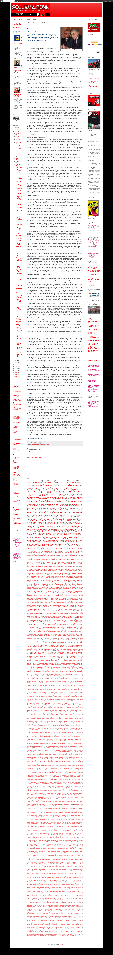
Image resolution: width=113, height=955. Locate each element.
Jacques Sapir (37, 537)
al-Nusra (57, 661)
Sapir (46, 585)
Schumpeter (41, 704)
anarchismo (78, 585)
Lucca (55, 605)
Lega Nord (74, 504)
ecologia (53, 518)
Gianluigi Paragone (65, 562)
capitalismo (29, 500)
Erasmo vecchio (75, 769)
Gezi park (52, 782)
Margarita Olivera (30, 818)
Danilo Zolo (29, 621)
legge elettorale (33, 504)
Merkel (71, 515)
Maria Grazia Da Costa (39, 818)
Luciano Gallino (60, 625)
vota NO (77, 728)
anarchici (41, 632)
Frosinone (72, 686)
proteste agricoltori (74, 613)
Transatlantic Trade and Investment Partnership (55, 708)
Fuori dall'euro (55, 780)
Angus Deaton (56, 740)
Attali (73, 744)
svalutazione (58, 578)
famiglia (33, 598)
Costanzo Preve (48, 536)
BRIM (71, 643)
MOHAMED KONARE (71, 605)
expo (48, 717)
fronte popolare (76, 533)
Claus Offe (69, 758)
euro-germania (40, 538)
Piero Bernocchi (78, 628)
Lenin (50, 574)
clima (65, 543)
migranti (36, 599)
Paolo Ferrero (68, 567)
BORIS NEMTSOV (39, 746)
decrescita (58, 565)
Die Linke (43, 621)
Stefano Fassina (54, 492)
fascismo (39, 541)
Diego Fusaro (50, 504)
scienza (59, 516)
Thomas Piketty (56, 707)
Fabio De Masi (61, 772)
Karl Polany (62, 624)
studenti (76, 726)
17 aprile (73, 729)
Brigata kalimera (64, 750)
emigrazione (35, 527)
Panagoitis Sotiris (30, 840)
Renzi (60, 540)
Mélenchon (79, 697)
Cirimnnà (31, 679)
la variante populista (76, 598)
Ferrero (45, 775)
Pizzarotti (81, 847)
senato (68, 670)
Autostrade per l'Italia (78, 616)
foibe (70, 664)
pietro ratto (45, 724)
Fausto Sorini (75, 649)
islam (63, 492)
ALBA (63, 614)
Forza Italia (52, 603)
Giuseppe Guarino (59, 786)
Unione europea (33, 481)
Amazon (57, 674)
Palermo (33, 659)
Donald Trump (35, 520)
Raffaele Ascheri (71, 849)
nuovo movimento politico (59, 577)
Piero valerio (66, 845)
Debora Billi (61, 764)
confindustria (69, 610)
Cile (28, 679)
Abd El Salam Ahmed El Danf (32, 733)
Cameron (69, 753)
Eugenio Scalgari (70, 771)
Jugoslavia (62, 653)
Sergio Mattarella (62, 554)
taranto (50, 566)
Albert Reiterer (76, 735)
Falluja (52, 773)
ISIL (32, 583)
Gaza (66, 581)
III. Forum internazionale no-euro (68, 514)
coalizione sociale (32, 634)
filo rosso (59, 635)
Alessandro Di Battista (70, 548)
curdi (60, 634)
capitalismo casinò (50, 500)
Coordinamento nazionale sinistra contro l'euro (65, 526)
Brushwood (67, 677)
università (56, 641)
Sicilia (58, 503)
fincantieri (72, 717)
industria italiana (78, 718)
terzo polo (79, 639)
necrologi (79, 570)
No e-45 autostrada (69, 657)
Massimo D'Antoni (67, 696)
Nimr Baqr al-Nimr (41, 834)
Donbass (39, 534)
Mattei (43, 820)
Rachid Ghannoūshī (59, 849)
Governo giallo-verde (50, 484)
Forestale (52, 685)
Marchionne (52, 627)
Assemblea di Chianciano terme (66, 519)
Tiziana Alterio (68, 707)
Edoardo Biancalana (38, 682)
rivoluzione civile (78, 588)
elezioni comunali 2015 (58, 715)
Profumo (62, 848)
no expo (70, 721)
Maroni (74, 818)
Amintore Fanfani (58, 739)
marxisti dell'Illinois (48, 577)
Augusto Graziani (79, 744)
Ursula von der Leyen (38, 710)
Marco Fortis (29, 816)
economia (61, 481)
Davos (47, 764)
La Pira (68, 802)
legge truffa (74, 666)
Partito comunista (74, 699)
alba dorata (62, 661)
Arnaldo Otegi (62, 743)
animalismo (73, 711)
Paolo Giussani (73, 840)
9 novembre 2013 (67, 732)
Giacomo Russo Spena (62, 688)
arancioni (60, 632)
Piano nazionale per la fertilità (51, 844)
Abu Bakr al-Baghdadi (46, 580)
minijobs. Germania (55, 667)
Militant (44, 697)
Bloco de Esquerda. (59, 645)
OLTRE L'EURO (66, 563)
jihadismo (37, 613)
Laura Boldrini (35, 625)
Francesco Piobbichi (58, 686)
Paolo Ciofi (58, 840)
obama (46, 548)
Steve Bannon (74, 706)
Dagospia (37, 762)
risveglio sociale (43, 487)
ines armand (41, 666)
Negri (45, 554)
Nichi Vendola (70, 508)
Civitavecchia (39, 758)
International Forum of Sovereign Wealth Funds (65, 793)
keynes (41, 527)
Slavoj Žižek (65, 630)
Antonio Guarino (58, 742)
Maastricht (56, 695)
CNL (76, 751)
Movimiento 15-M (45, 831)
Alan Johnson (46, 735)
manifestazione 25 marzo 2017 (36, 577)
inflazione (79, 576)
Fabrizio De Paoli (37, 773)
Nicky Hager (58, 833)
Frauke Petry (53, 779)
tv (80, 671)
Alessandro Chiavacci (57, 580)
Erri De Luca (49, 771)
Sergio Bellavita (68, 704)
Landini (46, 574)
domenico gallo (41, 715)
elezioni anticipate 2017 (59, 576)
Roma (28, 527)
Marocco (60, 696)
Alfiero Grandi (52, 642)
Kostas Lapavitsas (64, 693)
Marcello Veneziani (30, 815)
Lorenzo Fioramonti (35, 809)
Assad (28, 602)
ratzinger (75, 668)
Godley (44, 787)
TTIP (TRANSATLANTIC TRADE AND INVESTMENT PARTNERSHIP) (41, 609)
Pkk (74, 659)
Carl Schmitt (46, 560)
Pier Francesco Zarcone (67, 844)
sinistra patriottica (48, 512)
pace (81, 534)
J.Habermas (54, 794)
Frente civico (39, 623)
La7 (48, 804)
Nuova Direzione (56, 606)
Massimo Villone (31, 820)
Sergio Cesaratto (62, 500)
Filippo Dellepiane (58, 775)
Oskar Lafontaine (64, 584)
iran (34, 516)
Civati (36, 679)
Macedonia (80, 812)
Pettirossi (42, 844)
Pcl (51, 594)
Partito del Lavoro (70, 841)
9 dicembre (51, 515)
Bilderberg (33, 677)
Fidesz (33, 685)
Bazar (43, 747)
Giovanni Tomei (39, 784)
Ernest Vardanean (46, 649)
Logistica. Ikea (31, 808)
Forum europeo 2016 (68, 516)
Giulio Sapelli (80, 623)
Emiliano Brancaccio (48, 495)
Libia (36, 500)
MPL (39, 627)
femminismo (55, 551)
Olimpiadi (30, 837)
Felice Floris (78, 621)
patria (62, 722)
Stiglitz (80, 706)
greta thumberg (30, 613)
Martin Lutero (29, 819)
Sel (75, 516)
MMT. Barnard (69, 583)
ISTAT (28, 653)
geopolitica (60, 494)
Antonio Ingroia (78, 601)
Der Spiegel (52, 681)
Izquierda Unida (50, 534)
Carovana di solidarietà (67, 617)
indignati (36, 666)
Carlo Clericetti (80, 677)
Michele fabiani (34, 697)
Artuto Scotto (45, 744)
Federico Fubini (30, 603)
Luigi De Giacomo (64, 811)
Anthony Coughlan (32, 742)
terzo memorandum (63, 555)
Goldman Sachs (64, 689)
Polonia (60, 594)
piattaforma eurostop (57, 544)
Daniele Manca (73, 762)
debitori (79, 610)
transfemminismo (66, 578)
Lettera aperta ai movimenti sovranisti (69, 805)
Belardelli (54, 747)
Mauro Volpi (72, 823)
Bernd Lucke (44, 645)
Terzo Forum (45, 707)
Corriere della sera (47, 761)
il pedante (49, 570)
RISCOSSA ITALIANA (42, 849)
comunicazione (72, 714)
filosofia (42, 490)
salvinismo (33, 614)
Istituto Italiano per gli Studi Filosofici (35, 794)
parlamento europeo (56, 722)
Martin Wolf (36, 819)
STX (78, 703)
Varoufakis (40, 631)
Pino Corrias (56, 847)
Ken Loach (57, 693)
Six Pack (70, 660)
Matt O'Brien (38, 820)
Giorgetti (73, 562)
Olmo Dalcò (35, 837)
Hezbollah (79, 652)
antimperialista (80, 711)
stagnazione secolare (63, 726)
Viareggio (51, 661)
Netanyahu (37, 699)
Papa (69, 699)
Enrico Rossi (60, 769)
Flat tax (53, 581)
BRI (45, 746)
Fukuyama (49, 780)
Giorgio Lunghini (66, 650)
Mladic (32, 829)
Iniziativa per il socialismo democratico (40, 692)
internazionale (30, 487)
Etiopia (54, 771)
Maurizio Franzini (30, 822)
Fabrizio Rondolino (45, 773)
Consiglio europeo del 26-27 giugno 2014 (57, 760)
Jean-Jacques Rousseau (72, 797)
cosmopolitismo (30, 538)
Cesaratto (76, 617)
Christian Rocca (68, 757)
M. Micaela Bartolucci (50, 543)
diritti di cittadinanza (73, 634)
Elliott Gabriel (45, 768)
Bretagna (58, 750)
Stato (34, 558)
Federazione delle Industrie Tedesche (66, 773)
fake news (56, 717)
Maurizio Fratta (56, 656)
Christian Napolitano (59, 757)
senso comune (32, 536)
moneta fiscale (73, 570)
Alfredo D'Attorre (58, 552)
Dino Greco (40, 581)
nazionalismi (74, 520)
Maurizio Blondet (78, 820)
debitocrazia (33, 576)
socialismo (50, 505)
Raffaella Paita (30, 851)
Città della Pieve (45, 619)
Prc (43, 540)
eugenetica (43, 717)
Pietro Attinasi (80, 845)
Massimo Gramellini (70, 819)
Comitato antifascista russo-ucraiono (61, 679)
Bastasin (30, 747)
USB (29, 596)
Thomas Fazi (67, 595)
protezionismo (65, 638)
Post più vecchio (78, 454)
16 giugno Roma (56, 614)
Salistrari (35, 704)
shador (81, 725)
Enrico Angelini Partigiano (46, 769)
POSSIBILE (41, 838)
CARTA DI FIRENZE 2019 (65, 751)
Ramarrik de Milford (42, 851)
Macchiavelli (74, 812)
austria (68, 661)
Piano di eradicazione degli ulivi (61, 700)
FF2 (45, 772)
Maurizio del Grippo (65, 656)
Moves (43, 830)
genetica (38, 718)
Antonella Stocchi (40, 742)
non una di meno (77, 721)
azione (61, 515)
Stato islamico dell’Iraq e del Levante (35, 529)
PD (75, 490)
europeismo (34, 555)
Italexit (42, 624)
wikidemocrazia (62, 641)
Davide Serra (51, 648)
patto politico (29, 724)
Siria (66, 501)
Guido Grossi (61, 652)
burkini (75, 713)
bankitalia (43, 587)
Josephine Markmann (46, 800)
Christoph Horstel (75, 757)
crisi (52, 481)
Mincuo (71, 827)
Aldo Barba (44, 736)
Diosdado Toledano (73, 648)
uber (35, 601)
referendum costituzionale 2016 (43, 498)
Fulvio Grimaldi (78, 686)
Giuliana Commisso (61, 784)
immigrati (52, 503)
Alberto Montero (39, 674)
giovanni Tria (40, 598)
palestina (49, 511)
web (33, 672)
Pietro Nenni (37, 847)
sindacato (62, 497)
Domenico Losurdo (63, 681)
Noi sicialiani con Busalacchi (33, 628)
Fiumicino (46, 685)
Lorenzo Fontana (43, 809)
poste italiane (55, 724)
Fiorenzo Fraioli (74, 511)
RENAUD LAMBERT (32, 849)
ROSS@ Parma (50, 849)
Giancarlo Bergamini (36, 783)
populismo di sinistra (50, 516)
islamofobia (40, 516)
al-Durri (58, 711)
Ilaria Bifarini (33, 653)
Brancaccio (50, 545)
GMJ (60, 780)
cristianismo (54, 634)
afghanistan (29, 610)
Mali (60, 695)
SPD (74, 703)
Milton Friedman (58, 827)
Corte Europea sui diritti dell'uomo (59, 761)
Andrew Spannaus (32, 740)
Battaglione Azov (36, 747)
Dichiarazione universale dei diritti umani (38, 765)
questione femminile (70, 577)
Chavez (28, 549)
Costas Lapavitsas (68, 552)
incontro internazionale (65, 598)
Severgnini (34, 706)
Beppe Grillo (62, 508)
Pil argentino (46, 847)
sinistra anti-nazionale (61, 498)
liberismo (43, 511)
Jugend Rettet (61, 800)
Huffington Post (75, 790)
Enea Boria (58, 545)
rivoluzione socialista (64, 725)
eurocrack (73, 587)
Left (82, 804)
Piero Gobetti (47, 845)
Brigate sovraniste (37, 617)
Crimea (74, 761)
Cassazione (38, 755)
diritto (79, 543)
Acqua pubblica (66, 733)
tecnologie (50, 571)
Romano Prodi (48, 607)
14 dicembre (72, 555)
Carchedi (34, 754)
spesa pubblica (62, 639)
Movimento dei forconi (54, 507)
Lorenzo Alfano (66, 808)
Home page (54, 454)
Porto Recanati (36, 848)
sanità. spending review (42, 670)
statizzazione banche (71, 639)
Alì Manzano (78, 737)
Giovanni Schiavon (30, 784)
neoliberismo (79, 491)
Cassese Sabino (45, 755)
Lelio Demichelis (34, 695)
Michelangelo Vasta (74, 826)
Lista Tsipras (78, 653)
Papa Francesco (72, 556)
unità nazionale (37, 580)
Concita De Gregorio (77, 758)
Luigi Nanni (71, 811)
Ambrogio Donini (30, 739)
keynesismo (50, 555)
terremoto (31, 601)
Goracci (49, 573)
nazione (44, 515)
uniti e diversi (54, 728)
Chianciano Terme (58, 527)
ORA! (48, 594)
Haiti (80, 789)
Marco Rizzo (79, 695)
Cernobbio (46, 678)
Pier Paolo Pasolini (77, 844)
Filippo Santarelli (74, 775)
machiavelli (80, 666)
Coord (68, 760)
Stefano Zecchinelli (66, 706)
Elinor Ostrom (38, 768)
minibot (65, 531)
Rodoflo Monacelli (36, 660)
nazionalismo (49, 527)
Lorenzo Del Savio (74, 808)
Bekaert (49, 747)
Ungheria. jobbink (38, 661)
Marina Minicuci (55, 818)
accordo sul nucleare (38, 711)
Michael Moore (66, 826)
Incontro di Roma (35, 624)
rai (70, 668)
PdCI (50, 700)
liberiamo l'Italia (54, 501)
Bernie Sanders (30, 567)
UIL (77, 708)
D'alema (75, 552)
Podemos (71, 497)
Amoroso (65, 739)
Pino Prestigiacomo (64, 847)
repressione (48, 526)
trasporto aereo (75, 578)
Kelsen (32, 801)
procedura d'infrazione (63, 613)
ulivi (44, 728)
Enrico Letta (61, 538)
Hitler (41, 690)
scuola (38, 523)
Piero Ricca (54, 845)
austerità (59, 495)
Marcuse (79, 816)
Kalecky (79, 800)
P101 (64, 482)
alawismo (68, 711)
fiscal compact (41, 514)
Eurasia (53, 649)
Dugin (81, 681)
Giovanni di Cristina (47, 784)
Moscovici (49, 697)
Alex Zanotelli (42, 737)
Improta (75, 791)
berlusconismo (41, 494)
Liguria (54, 807)
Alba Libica (53, 735)
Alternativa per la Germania (69, 737)
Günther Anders (56, 789)
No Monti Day (39, 606)
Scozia (51, 704)
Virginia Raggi (70, 549)
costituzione (58, 491)
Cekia (59, 755)
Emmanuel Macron (70, 529)
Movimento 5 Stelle (54, 523)
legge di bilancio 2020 (36, 566)
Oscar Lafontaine (47, 628)
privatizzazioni (77, 551)
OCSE (59, 836)
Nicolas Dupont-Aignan (73, 833)
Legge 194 (30, 805)
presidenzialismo (45, 559)
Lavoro (47, 525)
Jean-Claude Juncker (42, 797)
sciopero (56, 541)
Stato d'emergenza (74, 630)
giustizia (81, 664)
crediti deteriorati (35, 663)
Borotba (61, 677)
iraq (37, 531)
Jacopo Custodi (73, 692)
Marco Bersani (48, 815)
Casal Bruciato (75, 754)
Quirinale (29, 565)
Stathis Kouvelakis (77, 607)
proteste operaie (37, 512)
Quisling (81, 848)
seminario (30, 639)
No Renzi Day (34, 594)
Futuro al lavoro (30, 688)
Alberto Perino (34, 736)
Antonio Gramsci (57, 571)
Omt (47, 699)
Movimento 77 (49, 830)
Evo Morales (41, 772)
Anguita (71, 601)
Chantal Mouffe (78, 678)
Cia (73, 645)
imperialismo (71, 484)
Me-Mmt (43, 584)
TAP (80, 630)
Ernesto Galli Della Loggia (69, 621)
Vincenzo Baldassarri (32, 548)
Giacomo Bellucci (66, 782)
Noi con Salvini (42, 594)
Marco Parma (58, 816)
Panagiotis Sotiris (40, 659)
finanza (37, 482)
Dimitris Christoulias (51, 765)
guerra (78, 498)
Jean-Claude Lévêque (52, 797)
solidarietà (65, 507)
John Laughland (53, 798)
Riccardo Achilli (30, 585)
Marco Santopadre (72, 816)
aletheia (72, 585)
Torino (43, 708)
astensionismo (46, 509)
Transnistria (68, 708)
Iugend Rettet (57, 692)
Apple (34, 743)
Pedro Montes (68, 659)
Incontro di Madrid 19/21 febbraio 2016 (63, 690)
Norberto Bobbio (37, 836)
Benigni (63, 747)
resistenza (38, 485)
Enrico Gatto (54, 769)
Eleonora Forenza (37, 649)
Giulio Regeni (73, 623)
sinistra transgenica (38, 639)
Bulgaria (41, 751)
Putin (74, 518)
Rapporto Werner (59, 851)
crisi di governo (30, 531)
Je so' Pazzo (45, 583)
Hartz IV (32, 690)
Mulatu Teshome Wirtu (54, 831)
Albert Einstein (37, 642)
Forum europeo (61, 522)
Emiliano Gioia (69, 682)
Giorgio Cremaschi (64, 512)
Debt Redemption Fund (69, 764)
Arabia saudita (78, 642)
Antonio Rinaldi (72, 566)
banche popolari (42, 610)
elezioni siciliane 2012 (50, 635)
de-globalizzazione (56, 558)
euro (44, 481)
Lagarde (51, 804)
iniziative (73, 558)
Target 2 (49, 595)
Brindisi (70, 750)
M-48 (51, 695)
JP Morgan (47, 624)
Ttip (62, 585)
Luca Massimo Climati (57, 574)
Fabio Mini (75, 772)
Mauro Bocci (50, 823)
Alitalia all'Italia (41, 545)
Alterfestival (60, 737)
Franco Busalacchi (60, 603)
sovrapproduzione (56, 671)
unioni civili (49, 728)
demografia (64, 634)
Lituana (76, 807)
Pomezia (30, 848)
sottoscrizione (46, 639)
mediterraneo (80, 558)
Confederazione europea (32, 760)
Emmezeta (29, 507)
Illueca (65, 791)
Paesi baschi (68, 838)
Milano (47, 827)
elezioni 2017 (30, 635)
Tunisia (69, 533)
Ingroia (79, 573)
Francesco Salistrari (44, 650)
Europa (45, 523)
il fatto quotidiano (71, 635)
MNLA (66, 812)
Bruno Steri (29, 751)
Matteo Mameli (49, 820)
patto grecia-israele (77, 722)
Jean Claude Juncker (32, 797)
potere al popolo (54, 548)
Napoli (49, 657)
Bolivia (51, 677)
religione (32, 523)
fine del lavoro (78, 717)
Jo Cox (39, 798)
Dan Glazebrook (58, 762)
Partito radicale (78, 841)
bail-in (61, 569)
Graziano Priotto (54, 787)
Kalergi (28, 801)
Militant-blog (76, 592)
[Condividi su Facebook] (38, 443)
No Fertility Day (50, 834)
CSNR (44, 617)
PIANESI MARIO (34, 838)
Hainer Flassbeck (68, 789)
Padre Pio (63, 838)
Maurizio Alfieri (70, 820)
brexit (68, 504)
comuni (66, 714)
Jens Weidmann (54, 653)
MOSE (69, 812)
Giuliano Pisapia (65, 623)
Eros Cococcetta (77, 591)
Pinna (51, 847)
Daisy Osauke (43, 762)
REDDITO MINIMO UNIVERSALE (71, 594)
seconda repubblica (66, 487)
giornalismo (73, 612)
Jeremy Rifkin (34, 798)
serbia (77, 725)
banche (77, 485)
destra (81, 490)
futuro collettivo (43, 570)
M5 (54, 812)
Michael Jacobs (51, 826)
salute (76, 638)
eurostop (36, 519)
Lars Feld (63, 804)
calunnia (79, 713)
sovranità (44, 571)
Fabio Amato (54, 772)
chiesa (70, 537)
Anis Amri (62, 740)
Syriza (77, 487)
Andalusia (63, 674)
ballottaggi (80, 540)
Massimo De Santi (38, 656)
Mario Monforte (32, 606)
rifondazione (30, 501)
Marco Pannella (51, 816)
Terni (45, 565)
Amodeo (58, 642)
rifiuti (44, 725)
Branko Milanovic (46, 750)
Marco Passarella (49, 563)
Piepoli (60, 844)
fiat (35, 507)
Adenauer (72, 733)
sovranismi (77, 559)
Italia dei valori (47, 794)
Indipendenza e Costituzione (32, 793)
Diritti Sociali (51, 567)
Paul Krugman (38, 700)
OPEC (78, 836)
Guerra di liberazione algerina (75, 787)
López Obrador (41, 812)
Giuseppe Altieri (51, 786)
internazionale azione (56, 666)
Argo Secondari (43, 743)
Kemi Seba (38, 801)
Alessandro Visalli (31, 545)
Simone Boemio (76, 527)
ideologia (56, 598)
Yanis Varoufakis (36, 509)
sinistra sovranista (31, 508)
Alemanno (66, 736)
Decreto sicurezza (60, 602)
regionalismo (78, 577)
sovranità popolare (75, 505)
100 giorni (33, 729)
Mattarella (66, 574)
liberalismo (61, 570)
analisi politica (71, 554)
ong (35, 722)
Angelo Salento (69, 674)
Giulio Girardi (29, 786)
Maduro (67, 592)
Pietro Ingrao (30, 847)
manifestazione (45, 544)
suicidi (68, 599)
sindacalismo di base (60, 559)
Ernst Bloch (33, 771)
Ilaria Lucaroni (59, 791)
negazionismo (63, 667)
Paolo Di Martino (65, 840)
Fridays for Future (31, 547)
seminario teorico (61, 670)
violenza (28, 672)
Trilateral (73, 708)
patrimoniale (29, 638)
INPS (52, 690)
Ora (72, 563)
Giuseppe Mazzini (69, 603)
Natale (32, 833)
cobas (42, 714)
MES (28, 533)
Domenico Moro (30, 534)
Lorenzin (51, 808)
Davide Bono (34, 764)
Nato (69, 522)
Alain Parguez (31, 735)
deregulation (33, 715)
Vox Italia (60, 710)
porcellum (36, 638)
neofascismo (58, 505)
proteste (52, 559)
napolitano (43, 519)
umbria (78, 531)
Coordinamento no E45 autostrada (39, 648)
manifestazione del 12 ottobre (47, 531)
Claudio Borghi (53, 560)
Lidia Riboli (43, 807)
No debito (46, 606)
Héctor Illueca (46, 690)
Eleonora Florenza (30, 768)
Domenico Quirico (70, 765)
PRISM (46, 838)
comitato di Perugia (49, 714)
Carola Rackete (35, 602)
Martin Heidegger (60, 627)
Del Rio (77, 764)
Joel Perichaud (45, 798)
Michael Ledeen (59, 826)
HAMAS (76, 603)
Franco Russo (66, 686)
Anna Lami (75, 740)
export (51, 717)
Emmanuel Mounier (77, 768)
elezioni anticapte (49, 576)
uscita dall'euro (62, 509)
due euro (46, 715)
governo (79, 612)
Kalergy (52, 693)
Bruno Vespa (35, 751)
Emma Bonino (69, 768)
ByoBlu (46, 751)
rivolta (71, 588)
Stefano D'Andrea (40, 558)
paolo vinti (39, 722)
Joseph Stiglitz (61, 583)
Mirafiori (70, 574)
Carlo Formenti (70, 494)
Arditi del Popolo (38, 675)
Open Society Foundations (55, 837)
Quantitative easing (67, 523)
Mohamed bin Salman (39, 829)
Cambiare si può (63, 753)
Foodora (48, 776)
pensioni (60, 588)
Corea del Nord (71, 620)
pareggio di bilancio (46, 722)
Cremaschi (69, 541)
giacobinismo (58, 718)
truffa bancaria (49, 641)
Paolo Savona (46, 537)
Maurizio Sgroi (67, 822)
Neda (36, 833)
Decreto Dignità (52, 602)
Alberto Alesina (44, 642)
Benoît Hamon (69, 747)
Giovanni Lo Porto (77, 783)
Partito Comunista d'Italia (61, 841)
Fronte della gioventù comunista (33, 780)
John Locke (59, 798)
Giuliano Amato (49, 689)
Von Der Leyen (54, 710)
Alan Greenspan (39, 735)
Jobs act (46, 549)
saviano (81, 638)
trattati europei (42, 641)
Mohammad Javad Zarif (49, 829)
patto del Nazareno (68, 722)
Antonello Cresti (30, 675)
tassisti (66, 671)
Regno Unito (50, 530)
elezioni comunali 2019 (69, 715)
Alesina (75, 736)
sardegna (29, 578)
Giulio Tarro (36, 786)
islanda (28, 566)
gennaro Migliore (45, 718)
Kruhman (49, 802)
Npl (50, 606)
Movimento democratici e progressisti (73, 830)
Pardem (79, 556)
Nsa (55, 836)
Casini (33, 755)
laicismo (42, 613)
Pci (61, 628)
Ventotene (46, 661)
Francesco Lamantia (37, 686)
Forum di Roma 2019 (46, 562)
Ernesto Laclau (48, 581)
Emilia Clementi (54, 682)
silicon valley (34, 726)
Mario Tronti (47, 696)
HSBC (62, 789)
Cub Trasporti (33, 581)
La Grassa (77, 693)
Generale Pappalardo (39, 688)
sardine (41, 552)
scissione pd (72, 725)
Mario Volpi (75, 654)
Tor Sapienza (38, 708)
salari (56, 555)
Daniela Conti (65, 762)
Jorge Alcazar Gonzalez (73, 798)
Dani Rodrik (41, 681)
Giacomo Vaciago (74, 782)
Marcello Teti (80, 605)
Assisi (40, 536)
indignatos (71, 718)
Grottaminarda (76, 689)
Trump (59, 609)
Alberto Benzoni (32, 674)
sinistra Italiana (70, 559)
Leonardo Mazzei (47, 482)
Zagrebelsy (66, 710)
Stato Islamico (71, 547)
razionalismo (73, 724)
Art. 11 (77, 743)
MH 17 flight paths (59, 812)
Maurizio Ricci (60, 822)
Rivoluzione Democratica (74, 500)
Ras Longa (66, 851)
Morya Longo (43, 657)
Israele (37, 511)
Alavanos (30, 642)
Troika (28, 509)
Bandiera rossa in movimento (72, 675)
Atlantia (69, 744)
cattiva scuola (51, 565)
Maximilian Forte (79, 823)
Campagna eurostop (43, 567)
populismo (33, 492)
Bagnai (31, 560)
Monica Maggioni (59, 829)
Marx (71, 592)
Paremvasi (41, 841)
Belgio (59, 747)
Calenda (56, 753)
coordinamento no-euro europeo (73, 530)
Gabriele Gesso (71, 780)
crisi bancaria (40, 634)
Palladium (79, 838)
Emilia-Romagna (62, 682)
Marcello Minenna (45, 627)
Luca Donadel (57, 809)
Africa (67, 614)
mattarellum (40, 667)
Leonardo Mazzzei (44, 625)
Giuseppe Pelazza (41, 652)
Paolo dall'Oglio (35, 841)
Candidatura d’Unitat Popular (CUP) (54, 617)
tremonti (44, 614)
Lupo (35, 627)
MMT (39, 547)
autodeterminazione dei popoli (33, 587)
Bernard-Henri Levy (77, 747)
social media (78, 670)
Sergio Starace (51, 630)
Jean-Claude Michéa (62, 797)
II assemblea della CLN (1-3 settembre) (68, 573)
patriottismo (66, 511)
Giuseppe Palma (56, 689)
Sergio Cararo (76, 704)
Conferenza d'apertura (43, 760)
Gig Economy (35, 689)
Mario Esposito (62, 818)
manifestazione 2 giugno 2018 (33, 721)
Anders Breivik (71, 739)
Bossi (40, 750)
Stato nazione (75, 567)
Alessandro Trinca (35, 737)
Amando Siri (51, 674)
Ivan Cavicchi (47, 653)
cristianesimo (47, 634)
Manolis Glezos (65, 695)
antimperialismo (46, 488)
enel (80, 715)
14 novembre (67, 729)
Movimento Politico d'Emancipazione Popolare (62, 697)
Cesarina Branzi (64, 678)
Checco (79, 755)
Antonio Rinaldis (66, 742)
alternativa (54, 487)
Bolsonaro (36, 750)
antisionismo (54, 632)
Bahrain (59, 675)
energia (28, 717)
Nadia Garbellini (30, 699)
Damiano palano (50, 762)
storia (30, 519)
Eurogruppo (77, 545)
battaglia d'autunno (55, 713)
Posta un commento (33, 451)
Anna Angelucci (68, 740)
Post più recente (31, 454)
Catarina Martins (53, 755)
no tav (40, 548)
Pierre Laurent (73, 845)
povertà (45, 566)
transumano (40, 728)
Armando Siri (45, 675)
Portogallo (29, 558)
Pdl (52, 700)
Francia (50, 490)
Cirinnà (33, 758)
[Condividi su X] (36, 443)
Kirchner (51, 605)
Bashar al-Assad (74, 746)
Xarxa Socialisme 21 (60, 631)
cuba (75, 610)
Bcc (46, 747)
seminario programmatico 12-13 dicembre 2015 (43, 578)
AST (78, 555)
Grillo (69, 492)
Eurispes (81, 771)
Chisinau (46, 757)
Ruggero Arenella (44, 660)
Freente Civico (67, 779)
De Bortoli (46, 681)
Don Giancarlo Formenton (74, 681)
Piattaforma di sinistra (68, 628)
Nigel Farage (54, 657)
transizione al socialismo (32, 641)
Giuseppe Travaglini (69, 786)
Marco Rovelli (65, 816)
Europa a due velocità (32, 772)
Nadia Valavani (71, 831)
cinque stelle (80, 503)
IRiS (29, 791)
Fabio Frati (45, 518)
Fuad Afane (43, 780)
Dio (57, 765)
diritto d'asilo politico (64, 663)
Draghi (57, 567)
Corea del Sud (39, 761)
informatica (79, 635)
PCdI (28, 838)
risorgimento (66, 588)
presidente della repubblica (50, 638)
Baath (55, 675)
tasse (65, 544)
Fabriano (30, 773)
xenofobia (59, 518)
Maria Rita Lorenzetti (40, 696)
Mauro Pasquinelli (46, 520)
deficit (37, 570)
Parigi (70, 606)
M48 (51, 812)
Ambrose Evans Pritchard (40, 739)
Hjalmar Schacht (57, 790)
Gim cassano (44, 783)
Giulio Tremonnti (43, 786)
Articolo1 (36, 744)
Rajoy (37, 630)
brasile (49, 610)
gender (64, 635)
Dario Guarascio (43, 602)
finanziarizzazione (31, 525)
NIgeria (65, 831)
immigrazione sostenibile (50, 508)
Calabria (51, 753)
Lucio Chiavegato (77, 625)
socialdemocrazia (30, 671)
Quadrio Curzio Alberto (73, 848)
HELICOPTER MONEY (70, 652)
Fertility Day (51, 775)
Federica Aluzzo (78, 773)
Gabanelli (64, 780)
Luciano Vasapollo (69, 625)
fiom (30, 516)
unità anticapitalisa (36, 518)
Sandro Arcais (35, 595)
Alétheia (46, 674)
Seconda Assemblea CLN (59, 704)
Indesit (80, 791)
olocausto (35, 668)
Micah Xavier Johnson (42, 826)
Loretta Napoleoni (42, 695)
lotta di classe (75, 534)
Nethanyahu (44, 833)
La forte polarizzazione (75, 802)
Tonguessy (67, 540)
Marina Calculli (48, 818)
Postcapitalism (43, 848)
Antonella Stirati (64, 642)
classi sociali (74, 569)
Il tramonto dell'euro (51, 791)
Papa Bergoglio (72, 584)
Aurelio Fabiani (69, 616)
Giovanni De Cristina (68, 783)
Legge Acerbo (37, 805)
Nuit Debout (56, 584)
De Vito (56, 764)
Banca (64, 675)
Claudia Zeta (46, 758)
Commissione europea (41, 646)
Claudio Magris (62, 758)
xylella (68, 641)
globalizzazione (44, 501)
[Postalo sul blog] (35, 443)
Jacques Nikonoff (55, 624)
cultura (39, 551)
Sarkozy (56, 660)
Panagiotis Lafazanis (53, 554)
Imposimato (70, 791)
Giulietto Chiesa (38, 554)
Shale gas (39, 706)
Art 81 (73, 743)
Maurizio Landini (37, 584)
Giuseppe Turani (78, 786)
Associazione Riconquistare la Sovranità (44, 643)
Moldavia (37, 657)
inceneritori (31, 666)
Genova (44, 573)
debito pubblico (35, 444)
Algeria (66, 566)
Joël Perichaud (44, 605)
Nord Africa (44, 836)
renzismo (78, 508)
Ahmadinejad (80, 641)
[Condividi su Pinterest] (40, 443)
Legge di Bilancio (60, 504)
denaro (28, 715)
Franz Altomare (60, 581)
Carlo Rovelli (60, 754)
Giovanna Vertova (59, 783)
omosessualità (30, 722)
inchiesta (54, 509)
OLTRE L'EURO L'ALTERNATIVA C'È (69, 836)
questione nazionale (31, 571)
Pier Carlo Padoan (62, 537)
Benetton (37, 645)
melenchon (58, 531)
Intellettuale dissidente (50, 793)
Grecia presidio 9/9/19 (63, 787)
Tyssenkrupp (29, 631)
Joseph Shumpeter (36, 800)
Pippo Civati (76, 700)
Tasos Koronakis (33, 707)
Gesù (47, 782)
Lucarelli (69, 809)
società (56, 726)
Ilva (65, 556)
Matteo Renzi (69, 488)
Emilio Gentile (62, 768)
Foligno (78, 529)
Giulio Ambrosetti (78, 784)
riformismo (49, 725)
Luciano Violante (43, 811)
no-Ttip (41, 599)
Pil (41, 847)
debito (41, 663)
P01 (77, 837)
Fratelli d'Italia (38, 573)
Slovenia (53, 706)
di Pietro (36, 612)
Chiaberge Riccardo (31, 757)
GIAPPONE (58, 623)
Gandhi (76, 780)
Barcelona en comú (66, 746)
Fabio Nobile (59, 649)
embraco (76, 715)
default (39, 444)
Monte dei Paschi (47, 547)
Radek (65, 849)
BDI (34, 746)
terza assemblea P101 (74, 671)
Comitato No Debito (31, 646)
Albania (58, 735)
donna (41, 612)
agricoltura (67, 585)
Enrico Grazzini (36, 549)
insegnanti (48, 666)
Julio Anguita (40, 574)
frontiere (28, 718)
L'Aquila (64, 802)
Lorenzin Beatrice (57, 808)
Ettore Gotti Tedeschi (61, 771)
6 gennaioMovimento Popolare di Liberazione (40, 732)
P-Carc (73, 837)
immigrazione (58, 490)
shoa (29, 726)
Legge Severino (44, 805)
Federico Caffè (30, 775)
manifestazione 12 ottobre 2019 (75, 525)
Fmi (68, 560)
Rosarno (53, 703)
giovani (78, 587)
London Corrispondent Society (42, 808)
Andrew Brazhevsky (79, 739)
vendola (62, 541)
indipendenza (30, 544)
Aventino (66, 643)
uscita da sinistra (62, 728)
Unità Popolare (49, 529)
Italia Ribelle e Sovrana (31, 574)
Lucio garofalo (56, 811)
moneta (35, 505)
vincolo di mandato (70, 728)
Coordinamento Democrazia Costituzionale (56, 646)
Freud (72, 779)
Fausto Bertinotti (62, 560)
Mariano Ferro (35, 533)
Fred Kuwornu (60, 779)
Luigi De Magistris (61, 605)
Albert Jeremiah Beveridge (66, 735)
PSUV (50, 838)
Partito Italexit (54, 659)
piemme (29, 488)
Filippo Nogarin (66, 775)
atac (42, 713)
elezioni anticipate (66, 558)
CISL (71, 677)
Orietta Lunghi (64, 837)
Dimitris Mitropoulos (70, 602)
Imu (29, 624)
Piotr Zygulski (71, 847)
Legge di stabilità (53, 549)
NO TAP (79, 627)
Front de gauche (78, 779)
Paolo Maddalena (62, 699)
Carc (75, 677)
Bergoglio (30, 617)
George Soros (56, 562)
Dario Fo (28, 764)
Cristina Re (79, 761)
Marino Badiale (62, 549)
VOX (35, 631)
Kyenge (59, 802)
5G (29, 732)
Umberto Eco (29, 710)
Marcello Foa (53, 654)
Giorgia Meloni (56, 592)
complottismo (77, 537)
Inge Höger (42, 793)
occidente (79, 667)
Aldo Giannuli (41, 525)
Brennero (53, 750)
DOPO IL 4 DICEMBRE (76, 571)
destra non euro (41, 576)
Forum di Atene (71, 538)
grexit (74, 576)
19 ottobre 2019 (79, 729)
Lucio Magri (50, 811)
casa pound (32, 541)
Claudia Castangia (42, 679)
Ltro (48, 695)
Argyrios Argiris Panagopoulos (53, 743)
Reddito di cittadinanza (51, 540)
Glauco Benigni (38, 787)
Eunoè (76, 771)
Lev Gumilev (80, 805)
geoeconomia (52, 718)
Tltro (80, 707)
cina (76, 515)
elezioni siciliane (68, 576)
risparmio (72, 638)
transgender (33, 728)
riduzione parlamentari (38, 725)
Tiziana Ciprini (75, 707)
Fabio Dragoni (68, 772)
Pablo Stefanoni (56, 838)
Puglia (66, 848)
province (67, 724)
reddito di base (80, 724)
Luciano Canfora (52, 625)
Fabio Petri (80, 772)
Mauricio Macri (64, 820)
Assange (63, 616)
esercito (38, 717)
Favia (56, 773)
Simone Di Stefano (46, 706)
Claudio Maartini (54, 758)
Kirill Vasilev (54, 801)
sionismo (66, 505)
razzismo (41, 526)
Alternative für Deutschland (69, 580)
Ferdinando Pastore (39, 603)
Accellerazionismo (50, 733)
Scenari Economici (63, 660)
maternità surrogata (32, 667)
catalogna (80, 518)
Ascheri (51, 744)
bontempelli (70, 713)
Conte (70, 679)
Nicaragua (42, 699)
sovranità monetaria (35, 491)
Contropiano (69, 591)
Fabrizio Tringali (67, 649)
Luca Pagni (64, 809)
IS (32, 791)
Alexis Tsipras (65, 503)
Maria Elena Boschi (30, 696)
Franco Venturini (46, 779)
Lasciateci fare (69, 804)
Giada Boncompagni (73, 688)
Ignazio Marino (42, 791)
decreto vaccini (30, 612)
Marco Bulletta (60, 654)
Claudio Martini (53, 619)
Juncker (43, 693)
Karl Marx (73, 512)
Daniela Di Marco (78, 541)
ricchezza (30, 725)
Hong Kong (64, 790)
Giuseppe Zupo (30, 787)
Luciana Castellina (35, 811)
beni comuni (70, 596)
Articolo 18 (79, 580)
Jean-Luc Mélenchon (31, 563)
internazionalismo (48, 541)
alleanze (35, 610)
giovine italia (69, 551)
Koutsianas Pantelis (42, 802)
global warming (42, 555)
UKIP (80, 708)
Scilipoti (46, 704)
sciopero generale (52, 670)
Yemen (79, 609)
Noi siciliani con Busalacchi (63, 534)
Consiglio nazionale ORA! (39, 620)
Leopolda (58, 805)
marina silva (43, 721)
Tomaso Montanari (30, 708)
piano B (54, 538)
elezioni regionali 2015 (49, 612)
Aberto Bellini (42, 733)
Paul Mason (45, 700)
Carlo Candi (44, 754)
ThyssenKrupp (37, 569)
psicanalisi (61, 668)
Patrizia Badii (61, 659)
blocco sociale (64, 713)
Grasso (48, 787)
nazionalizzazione (52, 519)
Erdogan (29, 573)
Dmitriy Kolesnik (63, 765)
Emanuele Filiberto (53, 768)
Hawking (36, 790)
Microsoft (40, 697)
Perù (38, 844)
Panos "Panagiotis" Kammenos (41, 840)
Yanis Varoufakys (77, 574)
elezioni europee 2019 (63, 520)
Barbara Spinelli (78, 643)
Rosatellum (59, 703)
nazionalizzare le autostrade (61, 721)
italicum (56, 512)
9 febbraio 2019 (59, 732)
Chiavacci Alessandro (36, 619)
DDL (32, 762)
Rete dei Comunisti (39, 607)
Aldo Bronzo (50, 736)
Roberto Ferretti (39, 703)
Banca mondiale (57, 746)
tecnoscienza (72, 531)
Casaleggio (63, 591)
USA (54, 520)
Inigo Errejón (37, 583)
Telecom (39, 707)
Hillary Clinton (49, 790)
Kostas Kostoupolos (74, 801)
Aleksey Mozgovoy (58, 736)
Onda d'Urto (46, 837)
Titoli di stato (74, 595)
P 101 (70, 837)
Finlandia (47, 603)
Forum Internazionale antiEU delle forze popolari (65, 685)
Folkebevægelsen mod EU (40, 776)
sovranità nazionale (65, 485)
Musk (61, 831)
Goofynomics (49, 652)
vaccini (71, 544)
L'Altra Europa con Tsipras (75, 624)
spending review (54, 639)
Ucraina (33, 515)
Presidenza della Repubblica (53, 848)
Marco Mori (37, 540)
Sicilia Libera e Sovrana (59, 533)
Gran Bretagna (56, 573)
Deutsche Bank (36, 621)
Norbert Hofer (29, 836)
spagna (35, 490)
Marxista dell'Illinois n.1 (43, 819)
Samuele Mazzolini (39, 585)
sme (73, 670)
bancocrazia (45, 503)
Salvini (59, 543)
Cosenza (69, 761)
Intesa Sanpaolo (79, 793)
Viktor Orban (40, 596)
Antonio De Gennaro (49, 742)
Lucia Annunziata (75, 809)
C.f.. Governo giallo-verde (54, 751)
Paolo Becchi (64, 606)
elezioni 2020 (57, 664)
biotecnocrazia (74, 661)
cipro (82, 632)
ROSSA (32, 630)
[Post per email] (31, 442)
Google (70, 689)
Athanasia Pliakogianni (62, 744)
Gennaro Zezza (59, 556)
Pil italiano (79, 584)
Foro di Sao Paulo (55, 776)
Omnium (40, 837)
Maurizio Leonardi (38, 822)
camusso (54, 610)
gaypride (33, 718)
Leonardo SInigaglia (70, 653)
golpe (80, 565)
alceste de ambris (34, 632)
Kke (67, 624)
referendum (42, 505)
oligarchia (29, 668)
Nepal (40, 833)
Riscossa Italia (31, 703)
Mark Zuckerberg (54, 696)
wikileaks (49, 614)
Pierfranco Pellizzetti (31, 845)
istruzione (55, 570)
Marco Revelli (72, 695)
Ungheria (34, 596)
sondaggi (38, 671)
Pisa (77, 847)
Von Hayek (44, 569)
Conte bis (62, 529)
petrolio (40, 724)
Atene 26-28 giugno (59, 643)
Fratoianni (52, 650)
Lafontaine (29, 625)
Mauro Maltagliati (57, 823)
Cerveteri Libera (68, 645)
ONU (41, 628)
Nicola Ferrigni (65, 833)
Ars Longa (69, 743)
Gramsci (55, 652)
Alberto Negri (48, 601)
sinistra (47, 444)
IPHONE (81, 790)
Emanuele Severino (58, 621)
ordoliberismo (37, 559)
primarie (59, 638)
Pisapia (55, 594)
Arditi (37, 743)
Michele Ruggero (34, 827)
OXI (82, 836)
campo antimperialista (75, 507)
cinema (76, 596)
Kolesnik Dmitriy (61, 801)
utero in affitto (41, 601)
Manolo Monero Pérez (44, 654)
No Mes (61, 657)
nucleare (30, 559)
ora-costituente (32, 526)
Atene (55, 744)
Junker (48, 693)
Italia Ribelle (51, 692)
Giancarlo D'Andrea (73, 581)
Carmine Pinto (67, 754)
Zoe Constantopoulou (74, 710)
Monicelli (65, 829)
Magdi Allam (36, 654)
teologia (39, 614)
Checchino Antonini (73, 755)
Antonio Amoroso (56, 616)
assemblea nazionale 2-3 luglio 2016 (52, 596)
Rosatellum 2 (54, 607)
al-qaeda (63, 711)
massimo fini (48, 613)
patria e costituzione (53, 588)
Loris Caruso (50, 809)
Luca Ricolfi (29, 654)
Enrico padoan (67, 769)
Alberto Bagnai (34, 495)
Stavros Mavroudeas (78, 660)
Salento (51, 660)
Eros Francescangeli (41, 771)
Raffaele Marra (78, 849)
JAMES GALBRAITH (62, 794)
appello (73, 540)
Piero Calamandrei (39, 845)
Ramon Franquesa (51, 851)
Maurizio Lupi (45, 822)
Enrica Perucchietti (35, 769)
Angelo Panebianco (64, 601)
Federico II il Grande (38, 775)
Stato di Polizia (43, 595)
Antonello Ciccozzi (77, 674)
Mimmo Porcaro (57, 511)
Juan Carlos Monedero (36, 693)
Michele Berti (49, 584)
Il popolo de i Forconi (36, 605)
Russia (41, 500)
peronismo (35, 724)
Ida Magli (36, 791)
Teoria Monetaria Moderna (58, 595)
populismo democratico (60, 599)
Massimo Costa (62, 819)
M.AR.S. (62, 592)
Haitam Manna (75, 789)
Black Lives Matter (39, 677)
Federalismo (78, 602)
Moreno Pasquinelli (50, 485)
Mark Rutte (69, 818)
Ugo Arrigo (31, 661)
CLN (61, 501)
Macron (75, 583)
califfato (72, 632)
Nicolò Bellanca (34, 834)
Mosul (75, 627)
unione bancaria (48, 552)
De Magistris (36, 556)
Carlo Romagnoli (39, 678)
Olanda (28, 659)
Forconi (62, 567)
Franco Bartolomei (39, 592)
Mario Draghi (30, 511)
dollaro (38, 664)
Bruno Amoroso (38, 560)
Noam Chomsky (57, 834)
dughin (51, 715)
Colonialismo (49, 679)
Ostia (57, 699)
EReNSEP (30, 682)
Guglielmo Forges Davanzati (32, 789)
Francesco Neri (35, 650)
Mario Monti (43, 444)
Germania (80, 494)
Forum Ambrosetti (64, 776)
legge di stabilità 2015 (66, 666)
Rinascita (29, 660)
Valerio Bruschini (47, 710)
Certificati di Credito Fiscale (54, 678)
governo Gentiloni (49, 598)
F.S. (44, 534)
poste (50, 724)
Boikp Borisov (29, 750)
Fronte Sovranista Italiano (49, 623)
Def (57, 515)
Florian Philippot (30, 776)
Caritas (39, 754)
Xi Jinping (68, 631)
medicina (66, 570)
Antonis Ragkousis (74, 742)
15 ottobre (77, 544)
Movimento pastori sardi (59, 547)
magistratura (39, 588)
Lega (36, 501)
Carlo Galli (57, 591)
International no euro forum (35, 543)
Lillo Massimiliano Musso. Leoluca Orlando (65, 807)
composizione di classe (58, 714)
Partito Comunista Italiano (50, 841)
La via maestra (42, 804)
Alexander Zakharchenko (52, 737)
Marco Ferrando (78, 815)
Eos (41, 549)
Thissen (50, 707)
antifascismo (63, 525)
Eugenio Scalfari (30, 592)
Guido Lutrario (42, 789)
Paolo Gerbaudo (56, 628)
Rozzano (65, 703)
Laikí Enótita (30, 530)
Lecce (78, 804)
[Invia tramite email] (33, 443)
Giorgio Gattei (41, 689)
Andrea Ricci (41, 616)
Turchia (78, 547)
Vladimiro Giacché (51, 631)
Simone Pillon (58, 630)
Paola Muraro (52, 840)
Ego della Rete (46, 682)
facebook (70, 565)
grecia (71, 482)
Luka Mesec (34, 812)
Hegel (37, 690)
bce (67, 495)
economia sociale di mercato (47, 664)
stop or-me (71, 726)
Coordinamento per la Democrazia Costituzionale (56, 620)
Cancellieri (29, 754)
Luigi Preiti (77, 811)
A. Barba (74, 732)
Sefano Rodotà (43, 630)
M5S (57, 482)
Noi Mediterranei (77, 657)
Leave (74, 804)
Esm (79, 526)
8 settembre (52, 732)
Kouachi (35, 802)
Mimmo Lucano (65, 827)
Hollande (79, 562)
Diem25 (57, 681)
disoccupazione (47, 551)
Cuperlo (28, 762)
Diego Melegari (50, 621)
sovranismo (42, 504)
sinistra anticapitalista (42, 726)
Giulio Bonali (33, 652)
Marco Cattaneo (62, 815)
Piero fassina (59, 845)
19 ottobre (74, 641)
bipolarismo (67, 569)
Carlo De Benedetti (52, 754)
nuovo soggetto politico (49, 599)
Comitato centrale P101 (50, 522)
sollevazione (43, 492)
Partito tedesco (76, 606)
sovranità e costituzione (46, 671)
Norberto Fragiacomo (46, 533)
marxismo (68, 490)
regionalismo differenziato (32, 552)
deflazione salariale (54, 663)
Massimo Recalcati (79, 819)
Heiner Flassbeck (42, 790)
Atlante (51, 675)
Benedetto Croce (30, 645)
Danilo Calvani (78, 620)
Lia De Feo (37, 807)
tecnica (81, 599)
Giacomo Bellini (58, 782)
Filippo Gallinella (39, 685)
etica (56, 529)
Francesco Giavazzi (31, 623)
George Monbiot (35, 782)
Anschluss (81, 740)
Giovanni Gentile (74, 650)
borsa (28, 576)
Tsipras (37, 488)
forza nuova (75, 664)
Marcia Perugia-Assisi (40, 815)
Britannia (75, 750)
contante (57, 587)
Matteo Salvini (68, 491)
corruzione (49, 558)
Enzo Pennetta (76, 682)
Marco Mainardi (68, 654)
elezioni (62, 484)
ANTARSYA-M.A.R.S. (58, 566)
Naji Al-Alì (77, 831)
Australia (30, 746)
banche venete (47, 713)
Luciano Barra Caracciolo (74, 509)
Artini (41, 744)
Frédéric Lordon (48, 592)
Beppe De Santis (38, 522)
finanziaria (62, 551)
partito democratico (46, 668)
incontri (34, 588)
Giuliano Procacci (70, 784)
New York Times (51, 833)
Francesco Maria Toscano (48, 686)
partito (39, 668)
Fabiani (49, 772)
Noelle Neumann (65, 834)
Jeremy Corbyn (53, 583)
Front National (68, 527)
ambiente (34, 514)
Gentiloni (47, 688)
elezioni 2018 (30, 494)
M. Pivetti (47, 812)
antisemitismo (47, 632)
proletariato (51, 494)
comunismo (72, 543)
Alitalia (72, 503)
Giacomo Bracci (53, 688)
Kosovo (67, 801)
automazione (63, 596)
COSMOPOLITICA (45, 753)
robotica (33, 670)
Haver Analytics (30, 790)
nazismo (45, 588)
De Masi (51, 764)
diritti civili (64, 565)
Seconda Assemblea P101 (54, 585)
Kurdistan (72, 693)
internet (38, 544)
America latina (55, 601)
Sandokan (77, 492)
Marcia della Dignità (39, 530)
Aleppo (70, 736)
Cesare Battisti (65, 755)
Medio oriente (76, 495)
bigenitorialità (66, 632)
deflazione (46, 663)
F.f (32, 573)
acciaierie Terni (32, 551)
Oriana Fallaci (51, 699)
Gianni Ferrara (58, 650)
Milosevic (51, 827)
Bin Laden (51, 645)
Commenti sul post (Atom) (37, 457)
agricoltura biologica (76, 631)
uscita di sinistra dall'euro (53, 514)
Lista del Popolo (41, 563)
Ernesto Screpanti (68, 545)
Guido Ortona (49, 789)
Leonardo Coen (52, 805)
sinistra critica (50, 726)
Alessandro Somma (74, 614)
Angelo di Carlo (48, 740)
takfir (62, 671)
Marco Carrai (55, 815)
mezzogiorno (47, 667)
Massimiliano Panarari (54, 819)
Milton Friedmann (74, 656)
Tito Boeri (62, 707)
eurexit (67, 587)
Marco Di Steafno (70, 815)
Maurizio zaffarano (35, 823)
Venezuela (77, 523)
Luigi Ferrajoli (30, 627)
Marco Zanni (57, 563)
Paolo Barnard (78, 563)
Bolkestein (56, 677)
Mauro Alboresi (43, 823)
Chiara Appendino (39, 757)
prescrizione (54, 668)
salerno (62, 548)
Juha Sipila (68, 800)
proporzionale (61, 724)
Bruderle (79, 750)
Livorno (81, 807)
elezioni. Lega (58, 612)
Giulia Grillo (54, 784)
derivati (62, 587)
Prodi (28, 630)
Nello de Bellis (67, 518)
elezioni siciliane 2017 (77, 522)
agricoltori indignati (47, 711)
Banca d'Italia (50, 746)
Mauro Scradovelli (65, 823)
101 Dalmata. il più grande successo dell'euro (45, 729)
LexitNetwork (30, 807)
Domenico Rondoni (79, 765)
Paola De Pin (47, 659)
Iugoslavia (40, 653)
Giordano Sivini (51, 783)
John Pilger (65, 798)
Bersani (79, 548)
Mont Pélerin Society (72, 829)
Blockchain (47, 677)
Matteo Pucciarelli (56, 820)
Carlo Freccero (31, 678)
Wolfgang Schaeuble (53, 569)
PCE (80, 837)
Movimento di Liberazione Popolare (34, 831)
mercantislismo (51, 721)
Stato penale (58, 706)
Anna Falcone (48, 616)
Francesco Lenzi (30, 779)
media (48, 538)
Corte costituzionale (66, 571)
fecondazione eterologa (64, 717)
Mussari (73, 697)
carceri (77, 632)
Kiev (50, 801)
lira (27, 577)
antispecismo (30, 713)
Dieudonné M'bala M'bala (61, 648)
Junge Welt (74, 800)
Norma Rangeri (50, 836)
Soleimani (70, 607)
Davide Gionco (41, 764)
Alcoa (39, 736)
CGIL (36, 567)
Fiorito (80, 775)
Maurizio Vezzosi (75, 822)
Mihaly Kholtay (41, 827)
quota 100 (66, 668)
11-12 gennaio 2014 (59, 729)
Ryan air (70, 703)
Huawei (69, 790)
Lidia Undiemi (49, 807)
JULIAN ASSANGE (65, 692)
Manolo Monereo (43, 507)
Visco (45, 631)
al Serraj (54, 711)
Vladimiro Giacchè (59, 530)
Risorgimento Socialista (37, 565)
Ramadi (35, 851)
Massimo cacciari (47, 656)
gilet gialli (40, 508)
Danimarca (79, 762)
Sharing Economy (62, 607)
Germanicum (42, 782)
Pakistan (74, 838)
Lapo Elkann (57, 804)
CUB (28, 581)
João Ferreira (54, 800)
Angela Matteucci (40, 740)
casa (28, 714)
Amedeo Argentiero (50, 739)
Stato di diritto (55, 525)
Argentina (79, 566)
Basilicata (81, 746)
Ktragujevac (54, 802)
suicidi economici (74, 599)
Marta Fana (79, 818)
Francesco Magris (38, 779)
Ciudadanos (78, 645)
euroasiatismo (64, 664)
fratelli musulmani (66, 612)
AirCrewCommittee (79, 733)
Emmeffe (29, 769)
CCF (72, 751)
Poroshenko (78, 659)
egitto (39, 515)
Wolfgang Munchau (72, 609)
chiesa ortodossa (61, 610)
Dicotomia (43, 556)
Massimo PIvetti (75, 696)
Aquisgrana (71, 642)
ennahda (33, 717)
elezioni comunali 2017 (39, 635)
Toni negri (81, 595)
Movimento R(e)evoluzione (59, 830)
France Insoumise (50, 556)
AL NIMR (79, 732)
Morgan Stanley (69, 627)
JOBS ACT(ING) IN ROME (73, 794)
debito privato (78, 714)
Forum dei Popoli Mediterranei (75, 776)
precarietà (41, 638)
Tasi (28, 707)
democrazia (48, 491)
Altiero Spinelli (34, 616)
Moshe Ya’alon (37, 830)
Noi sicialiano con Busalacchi (75, 834)
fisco (75, 565)
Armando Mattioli (30, 643)
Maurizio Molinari (53, 822)
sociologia (39, 571)
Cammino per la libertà (77, 753)
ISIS (66, 515)
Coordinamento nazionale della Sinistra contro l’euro (41, 497)
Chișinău (51, 757)
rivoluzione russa (55, 725)
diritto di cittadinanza (73, 663)
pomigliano (55, 613)
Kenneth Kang (44, 801)
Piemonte (70, 700)
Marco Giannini (36, 816)
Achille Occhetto (58, 733)
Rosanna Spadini (47, 703)
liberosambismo (30, 599)
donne (80, 634)
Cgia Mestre (71, 678)
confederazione (50, 587)
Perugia (53, 537)
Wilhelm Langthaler (79, 549)
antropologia (37, 713)
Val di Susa (64, 609)
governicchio (65, 718)
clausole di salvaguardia (35, 714)
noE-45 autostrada (72, 667)
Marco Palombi (44, 816)
